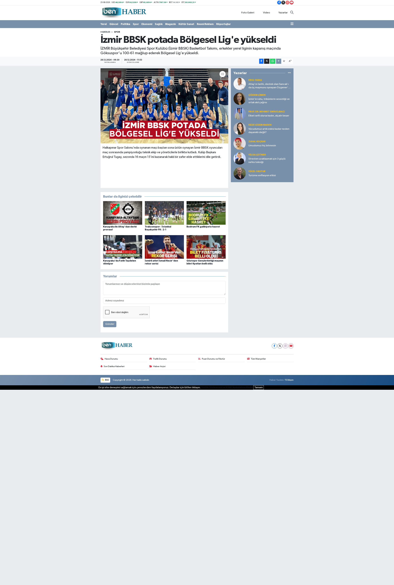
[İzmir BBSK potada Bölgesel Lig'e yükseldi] (164, 105)
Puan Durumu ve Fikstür (213, 359)
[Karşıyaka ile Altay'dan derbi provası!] (122, 213)
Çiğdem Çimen (256, 95)
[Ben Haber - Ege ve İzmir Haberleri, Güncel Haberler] (124, 12)
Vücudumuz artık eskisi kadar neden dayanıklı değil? (268, 131)
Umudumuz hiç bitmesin (262, 145)
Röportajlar (223, 24)
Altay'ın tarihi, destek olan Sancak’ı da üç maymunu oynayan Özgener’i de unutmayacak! (268, 86)
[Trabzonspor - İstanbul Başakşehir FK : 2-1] (164, 213)
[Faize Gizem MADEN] (239, 128)
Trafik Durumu (160, 359)
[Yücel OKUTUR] (239, 173)
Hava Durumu (111, 359)
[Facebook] (274, 345)
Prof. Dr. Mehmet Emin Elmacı (266, 112)
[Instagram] (285, 345)
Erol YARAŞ (255, 80)
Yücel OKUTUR (256, 171)
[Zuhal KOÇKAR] (239, 143)
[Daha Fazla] (278, 61)
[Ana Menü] (292, 24)
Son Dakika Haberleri (114, 366)
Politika (125, 24)
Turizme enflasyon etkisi (262, 175)
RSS (107, 380)
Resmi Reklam (205, 24)
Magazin (170, 24)
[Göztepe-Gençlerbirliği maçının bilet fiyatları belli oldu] (206, 246)
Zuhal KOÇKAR (256, 141)
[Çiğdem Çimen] (239, 98)
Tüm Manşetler (258, 359)
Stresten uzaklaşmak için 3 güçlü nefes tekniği (266, 160)
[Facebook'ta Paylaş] (261, 61)
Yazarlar (283, 12)
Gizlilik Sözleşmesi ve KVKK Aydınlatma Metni (227, 387)
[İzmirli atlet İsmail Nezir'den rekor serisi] (164, 246)
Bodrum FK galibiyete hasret (203, 226)
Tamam (258, 387)
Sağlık (159, 24)
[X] (279, 345)
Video (266, 12)
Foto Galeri (247, 12)
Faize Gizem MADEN (259, 125)
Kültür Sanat (186, 24)
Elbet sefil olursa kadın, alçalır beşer (268, 115)
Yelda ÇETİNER (257, 155)
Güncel (113, 24)
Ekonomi (146, 24)
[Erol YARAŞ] (239, 83)
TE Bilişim (289, 380)
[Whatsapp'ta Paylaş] (272, 61)
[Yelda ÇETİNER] (239, 158)
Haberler (105, 32)
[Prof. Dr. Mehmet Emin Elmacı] (239, 113)
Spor (136, 24)
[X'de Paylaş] (266, 61)
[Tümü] (289, 73)
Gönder (109, 324)
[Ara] (291, 13)
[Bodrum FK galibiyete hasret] (206, 213)
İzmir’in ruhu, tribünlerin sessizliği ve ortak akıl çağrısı (269, 101)
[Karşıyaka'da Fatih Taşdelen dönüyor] (122, 246)
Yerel (104, 24)
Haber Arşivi (159, 366)
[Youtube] (290, 345)
